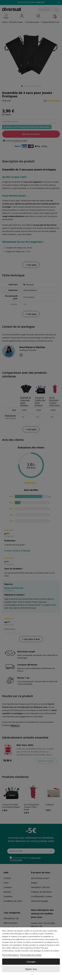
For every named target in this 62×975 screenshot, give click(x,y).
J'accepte (31, 961)
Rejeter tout (31, 969)
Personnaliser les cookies (30, 955)
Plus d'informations (10, 955)
